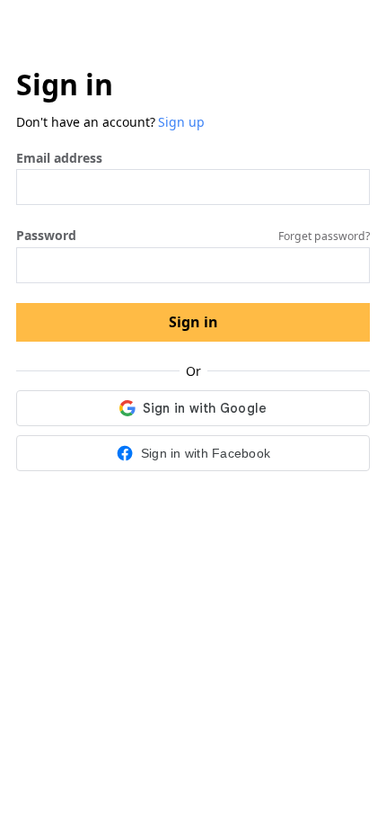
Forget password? (324, 236)
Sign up (181, 121)
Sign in (193, 322)
